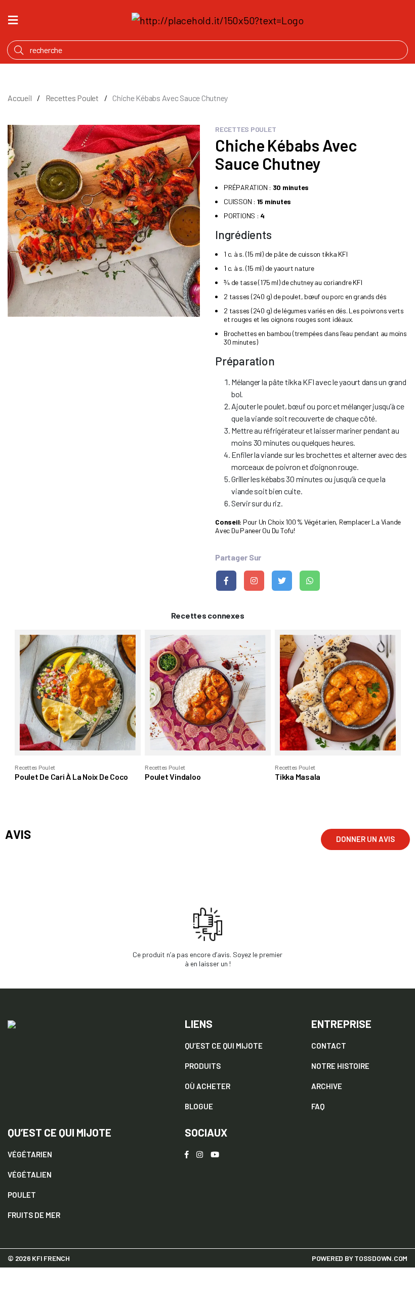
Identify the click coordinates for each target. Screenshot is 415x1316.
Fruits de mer (34, 1214)
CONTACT (328, 1045)
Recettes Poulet (72, 98)
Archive (326, 1086)
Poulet (22, 1194)
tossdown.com (380, 1258)
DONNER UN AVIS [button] (365, 838)
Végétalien (30, 1174)
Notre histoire (340, 1065)
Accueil (19, 98)
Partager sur (238, 557)
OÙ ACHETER (207, 1086)
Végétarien (30, 1154)
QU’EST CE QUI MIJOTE (224, 1045)
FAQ (317, 1106)
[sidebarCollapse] (13, 18)
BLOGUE (199, 1106)
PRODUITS (203, 1065)
